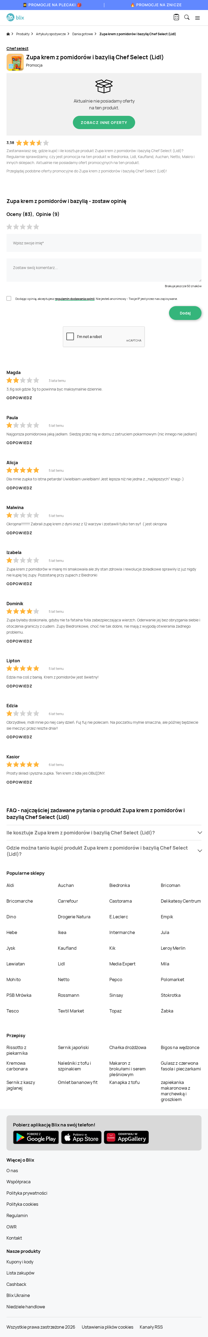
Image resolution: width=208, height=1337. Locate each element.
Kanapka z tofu (124, 1082)
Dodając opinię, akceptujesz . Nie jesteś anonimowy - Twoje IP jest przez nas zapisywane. (96, 299)
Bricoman (171, 885)
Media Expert (122, 964)
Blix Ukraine (18, 1295)
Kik (112, 948)
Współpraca (18, 1182)
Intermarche (122, 932)
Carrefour (68, 901)
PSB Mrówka (18, 995)
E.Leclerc (118, 917)
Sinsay (116, 995)
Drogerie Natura (74, 917)
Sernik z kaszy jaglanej (20, 1085)
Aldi (10, 885)
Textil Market (71, 1011)
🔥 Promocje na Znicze (156, 4)
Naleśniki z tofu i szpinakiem (74, 1066)
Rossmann (69, 995)
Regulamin (17, 1215)
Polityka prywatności (26, 1193)
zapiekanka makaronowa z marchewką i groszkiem (175, 1090)
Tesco (12, 1011)
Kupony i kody (19, 1262)
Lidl (61, 964)
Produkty (23, 34)
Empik (167, 917)
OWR (11, 1227)
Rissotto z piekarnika (17, 1050)
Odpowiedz (19, 397)
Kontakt (14, 1238)
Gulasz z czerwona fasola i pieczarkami (181, 1066)
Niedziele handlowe (25, 1307)
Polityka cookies (22, 1204)
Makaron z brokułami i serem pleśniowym (127, 1068)
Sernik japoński (73, 1047)
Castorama (120, 901)
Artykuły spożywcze (51, 34)
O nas (12, 1171)
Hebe (11, 932)
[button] (104, 832)
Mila (165, 964)
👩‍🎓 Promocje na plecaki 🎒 (52, 4)
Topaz (115, 1011)
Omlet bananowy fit (78, 1082)
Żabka (167, 1011)
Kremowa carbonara (17, 1066)
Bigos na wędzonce (180, 1047)
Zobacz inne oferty (104, 122)
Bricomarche (19, 901)
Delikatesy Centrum (181, 901)
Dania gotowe (82, 34)
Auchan (66, 885)
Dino (11, 917)
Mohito (13, 979)
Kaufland (67, 948)
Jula (165, 932)
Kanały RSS (151, 1327)
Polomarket (172, 979)
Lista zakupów (20, 1273)
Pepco (115, 979)
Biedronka (119, 885)
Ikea (62, 932)
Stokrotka (171, 995)
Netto (63, 979)
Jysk (10, 948)
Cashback (16, 1284)
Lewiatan (15, 964)
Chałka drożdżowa (127, 1047)
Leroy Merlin (173, 948)
